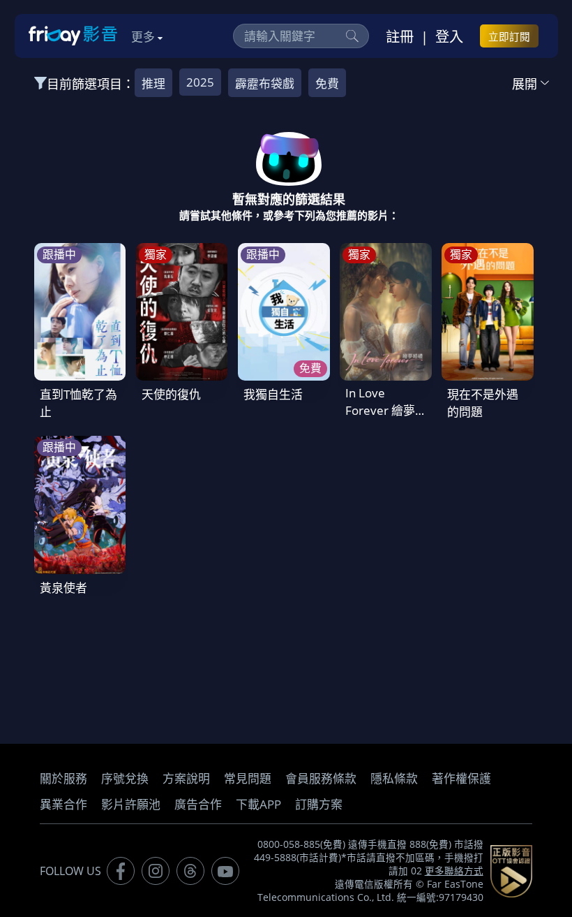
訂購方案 (319, 804)
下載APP (258, 804)
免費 (327, 83)
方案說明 (186, 778)
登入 (449, 36)
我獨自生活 (273, 394)
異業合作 (63, 804)
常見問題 (247, 778)
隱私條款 (394, 778)
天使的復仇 (171, 394)
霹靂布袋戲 (264, 83)
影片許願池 (130, 804)
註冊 (400, 36)
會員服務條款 (320, 778)
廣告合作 (198, 804)
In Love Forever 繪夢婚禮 (380, 410)
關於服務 (63, 778)
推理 (153, 83)
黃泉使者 (63, 588)
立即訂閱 (509, 36)
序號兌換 (125, 778)
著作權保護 (461, 778)
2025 (200, 82)
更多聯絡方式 (454, 871)
